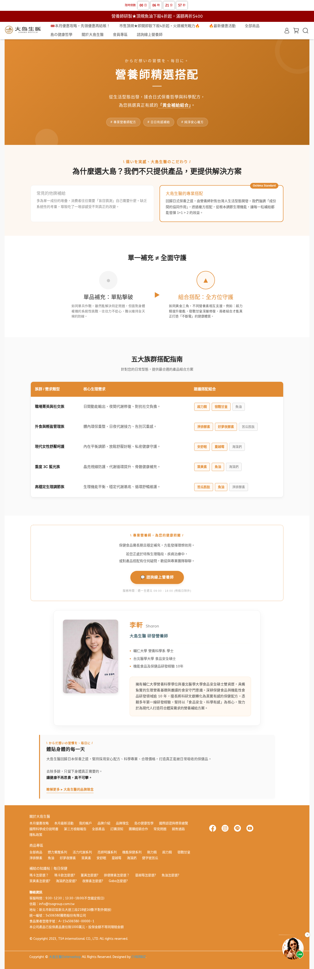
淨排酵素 (35, 858)
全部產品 (98, 829)
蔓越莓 (116, 858)
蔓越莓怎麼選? (145, 875)
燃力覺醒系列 (57, 852)
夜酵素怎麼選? (92, 881)
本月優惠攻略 (39, 823)
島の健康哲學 (61, 34)
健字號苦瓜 (150, 858)
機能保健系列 (132, 852)
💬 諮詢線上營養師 (157, 577)
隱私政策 (35, 835)
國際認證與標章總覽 (173, 823)
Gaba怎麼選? (118, 881)
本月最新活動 (64, 823)
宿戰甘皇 (183, 852)
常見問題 (160, 829)
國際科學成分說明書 (43, 829)
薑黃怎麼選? (89, 875)
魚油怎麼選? (170, 875)
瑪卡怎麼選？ (39, 875)
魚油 (51, 858)
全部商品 (252, 26)
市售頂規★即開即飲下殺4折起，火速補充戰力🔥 (159, 26)
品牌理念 (122, 823)
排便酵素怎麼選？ (117, 875)
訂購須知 (116, 829)
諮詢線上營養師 (150, 34)
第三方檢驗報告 (75, 829)
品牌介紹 (103, 823)
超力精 (167, 852)
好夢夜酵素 (68, 858)
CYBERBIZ (138, 957)
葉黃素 (86, 858)
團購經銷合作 (138, 829)
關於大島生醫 (93, 34)
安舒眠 (101, 858)
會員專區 (120, 34)
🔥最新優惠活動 (222, 26)
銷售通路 (178, 829)
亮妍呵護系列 (107, 852)
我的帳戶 (85, 823)
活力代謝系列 (82, 852)
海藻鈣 (132, 858)
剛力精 (152, 852)
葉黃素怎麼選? (39, 881)
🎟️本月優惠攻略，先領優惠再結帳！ (80, 26)
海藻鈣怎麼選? (66, 881)
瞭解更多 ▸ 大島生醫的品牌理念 (70, 789)
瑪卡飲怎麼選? (64, 875)
